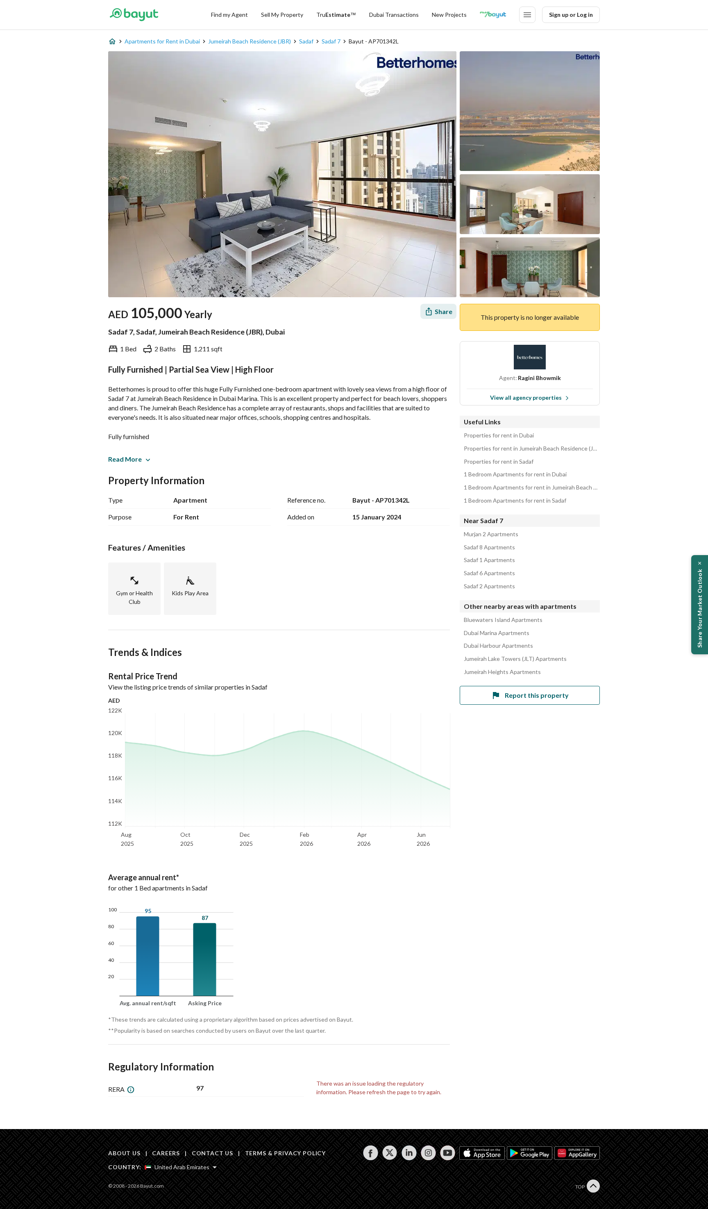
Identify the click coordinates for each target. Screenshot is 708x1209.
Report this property (537, 695)
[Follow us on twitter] (389, 1152)
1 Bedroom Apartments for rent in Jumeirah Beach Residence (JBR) (532, 487)
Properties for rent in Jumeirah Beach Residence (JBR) (532, 448)
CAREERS (166, 1153)
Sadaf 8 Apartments (489, 547)
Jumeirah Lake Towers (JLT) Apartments (515, 659)
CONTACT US (212, 1153)
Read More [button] (125, 459)
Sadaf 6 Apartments (489, 573)
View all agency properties (526, 397)
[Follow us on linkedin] (409, 1152)
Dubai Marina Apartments (496, 633)
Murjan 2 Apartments (491, 534)
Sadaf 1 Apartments (489, 560)
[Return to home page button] (133, 14)
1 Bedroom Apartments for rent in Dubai (515, 474)
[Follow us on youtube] (447, 1152)
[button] (699, 604)
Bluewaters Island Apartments (503, 620)
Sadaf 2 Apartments (489, 586)
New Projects (449, 14)
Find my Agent (229, 14)
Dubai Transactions (394, 14)
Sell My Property (282, 14)
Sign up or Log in (571, 14)
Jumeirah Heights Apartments (502, 672)
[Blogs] (493, 15)
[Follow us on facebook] (370, 1152)
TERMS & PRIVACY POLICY (285, 1153)
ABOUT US (124, 1153)
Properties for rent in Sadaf (498, 461)
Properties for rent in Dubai (499, 435)
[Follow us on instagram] (428, 1152)
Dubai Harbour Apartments (498, 645)
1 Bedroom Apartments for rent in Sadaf (515, 500)
